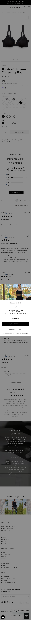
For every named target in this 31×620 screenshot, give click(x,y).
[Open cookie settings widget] (3, 617)
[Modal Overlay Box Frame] (15, 310)
